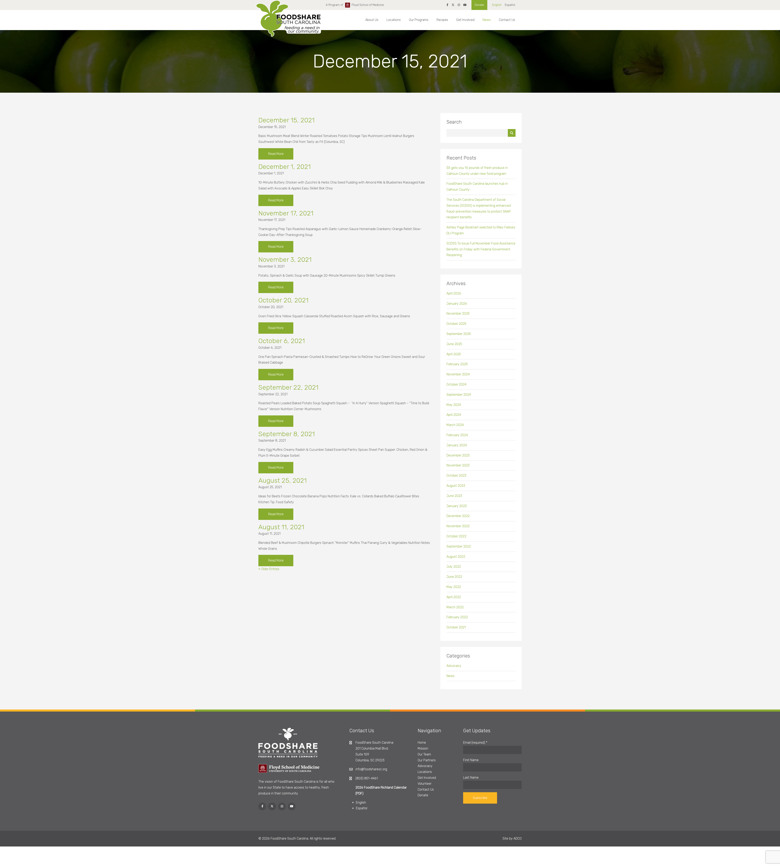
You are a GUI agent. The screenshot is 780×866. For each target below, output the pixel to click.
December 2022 (458, 516)
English (497, 5)
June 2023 (454, 496)
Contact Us (507, 20)
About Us (371, 20)
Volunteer (424, 784)
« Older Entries (268, 569)
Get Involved (465, 20)
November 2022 (458, 526)
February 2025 (457, 364)
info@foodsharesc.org (371, 769)
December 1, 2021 (284, 167)
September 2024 (458, 395)
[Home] (288, 22)
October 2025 (456, 324)
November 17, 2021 (285, 213)
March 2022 (455, 607)
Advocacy (453, 666)
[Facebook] (447, 5)
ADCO (518, 838)
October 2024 (456, 384)
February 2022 (457, 617)
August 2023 (455, 486)
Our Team (424, 754)
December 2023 (458, 455)
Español (510, 5)
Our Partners (427, 760)
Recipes (442, 20)
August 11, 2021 (281, 527)
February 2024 (457, 435)
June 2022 (454, 577)
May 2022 (453, 587)
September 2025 (458, 334)
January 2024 (456, 445)
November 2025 (458, 313)
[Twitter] (453, 5)
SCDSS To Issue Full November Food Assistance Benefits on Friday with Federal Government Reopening (480, 249)
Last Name (471, 777)
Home (422, 742)
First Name (471, 760)
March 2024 (455, 425)
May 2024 (453, 405)
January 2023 (456, 506)
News (487, 20)
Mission (423, 748)
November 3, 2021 (285, 259)
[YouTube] (465, 5)
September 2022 (458, 546)
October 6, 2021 (281, 341)
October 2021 (456, 627)
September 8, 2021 (286, 434)
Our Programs (418, 20)
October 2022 (456, 536)
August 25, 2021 (282, 480)
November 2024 (458, 374)
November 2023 (458, 465)
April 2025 (453, 354)
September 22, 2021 (288, 387)
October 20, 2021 (283, 300)
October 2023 (456, 475)
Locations (394, 20)
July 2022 (453, 566)
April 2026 (453, 293)
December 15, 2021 (286, 120)
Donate (479, 5)
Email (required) (475, 742)
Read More (276, 154)
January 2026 (456, 303)
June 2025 (454, 344)
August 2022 (455, 556)
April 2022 (453, 597)
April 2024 (453, 415)
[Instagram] (459, 5)
